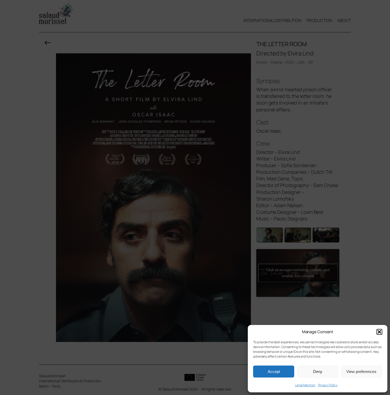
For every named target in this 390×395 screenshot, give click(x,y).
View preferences (361, 371)
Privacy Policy (328, 385)
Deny (317, 371)
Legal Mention (305, 385)
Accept (274, 371)
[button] (379, 332)
